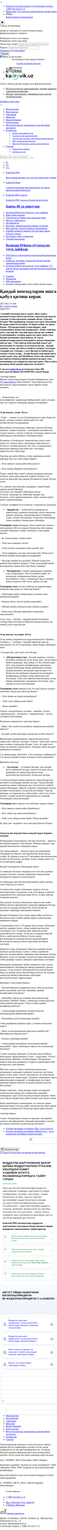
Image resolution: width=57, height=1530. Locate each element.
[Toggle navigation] (3, 1400)
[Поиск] (32, 157)
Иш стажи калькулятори (23, 141)
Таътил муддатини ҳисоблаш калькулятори (32, 138)
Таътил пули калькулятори (24, 136)
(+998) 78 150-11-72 (15, 1497)
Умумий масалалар (15, 239)
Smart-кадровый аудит (22, 133)
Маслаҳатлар (12, 109)
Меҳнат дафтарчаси (15, 220)
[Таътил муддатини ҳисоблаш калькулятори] (22, 1152)
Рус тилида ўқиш (8, 306)
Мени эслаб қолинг (12, 56)
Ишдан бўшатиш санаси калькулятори (30, 144)
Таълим (9, 146)
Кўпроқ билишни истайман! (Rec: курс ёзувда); (29, 1128)
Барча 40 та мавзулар (23, 206)
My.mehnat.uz (12, 223)
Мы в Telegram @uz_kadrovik (20, 1502)
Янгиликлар (12, 112)
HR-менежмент (13, 281)
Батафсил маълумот (10, 101)
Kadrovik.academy (21, 149)
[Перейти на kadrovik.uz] (19, 79)
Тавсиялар (11, 114)
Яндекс (37, 63)
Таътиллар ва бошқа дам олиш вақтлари (26, 217)
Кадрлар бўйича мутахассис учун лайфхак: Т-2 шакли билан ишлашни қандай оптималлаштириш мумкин (31, 268)
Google (20, 63)
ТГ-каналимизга (8, 382)
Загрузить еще (11, 1149)
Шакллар (10, 117)
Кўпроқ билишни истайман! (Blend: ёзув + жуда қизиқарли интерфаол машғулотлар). (30, 1132)
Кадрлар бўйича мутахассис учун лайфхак (27, 212)
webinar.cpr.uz (19, 152)
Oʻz (7, 167)
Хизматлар (11, 130)
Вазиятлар (11, 279)
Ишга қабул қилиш (15, 215)
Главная (10, 276)
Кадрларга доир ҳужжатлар (19, 236)
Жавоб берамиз (13, 120)
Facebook (28, 63)
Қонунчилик (12, 122)
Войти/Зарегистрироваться (19, 17)
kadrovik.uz (15, 369)
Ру (7, 162)
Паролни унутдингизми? (12, 50)
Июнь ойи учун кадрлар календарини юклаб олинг (31, 11)
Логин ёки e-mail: (8, 44)
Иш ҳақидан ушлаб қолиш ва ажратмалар (26, 228)
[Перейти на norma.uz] (14, 72)
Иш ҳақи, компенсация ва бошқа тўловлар (27, 226)
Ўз (7, 165)
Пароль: (4, 47)
